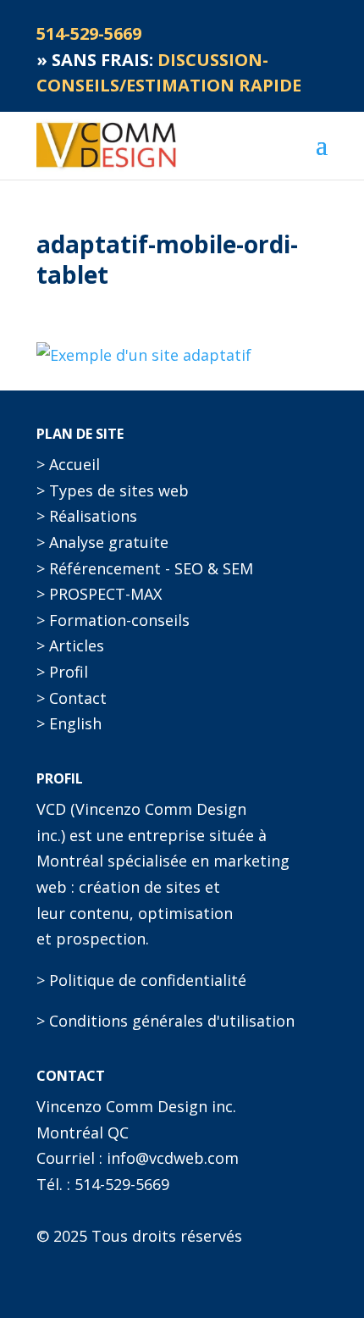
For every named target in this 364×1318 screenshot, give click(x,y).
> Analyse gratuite (102, 542)
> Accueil (68, 464)
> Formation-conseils (113, 620)
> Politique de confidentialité (141, 980)
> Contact (71, 698)
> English (69, 723)
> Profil (62, 672)
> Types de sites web (112, 490)
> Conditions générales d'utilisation (165, 1021)
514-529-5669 (121, 1184)
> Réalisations (86, 516)
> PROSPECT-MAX (99, 594)
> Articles (70, 645)
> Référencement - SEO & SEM (144, 568)
